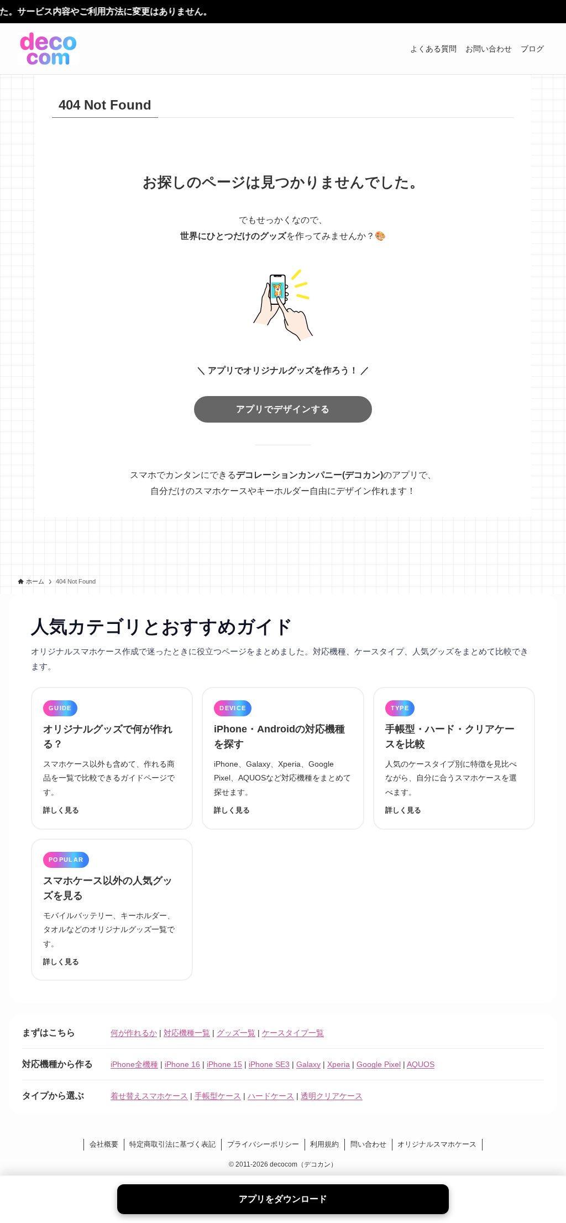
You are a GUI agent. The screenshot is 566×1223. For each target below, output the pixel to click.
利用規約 (324, 1144)
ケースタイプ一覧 (293, 1032)
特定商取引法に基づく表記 (172, 1144)
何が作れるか (134, 1032)
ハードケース (271, 1095)
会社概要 (104, 1144)
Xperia (338, 1064)
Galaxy (308, 1064)
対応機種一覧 (187, 1032)
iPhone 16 (182, 1064)
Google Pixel (379, 1064)
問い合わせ (368, 1144)
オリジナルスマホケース (436, 1144)
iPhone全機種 (134, 1064)
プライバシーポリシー (263, 1144)
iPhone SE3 (269, 1064)
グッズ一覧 (236, 1032)
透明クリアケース (332, 1095)
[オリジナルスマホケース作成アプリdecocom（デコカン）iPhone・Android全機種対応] (48, 48)
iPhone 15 (224, 1064)
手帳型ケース (218, 1095)
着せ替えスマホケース (149, 1095)
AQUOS (420, 1064)
